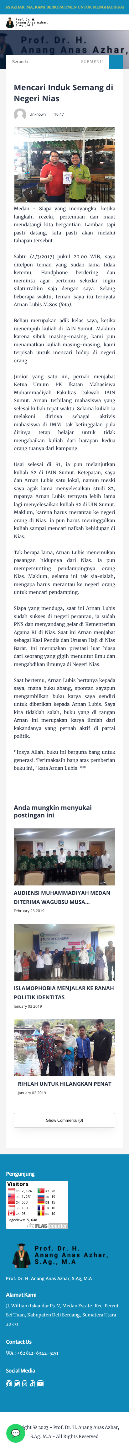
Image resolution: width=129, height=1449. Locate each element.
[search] (103, 22)
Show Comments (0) (64, 1120)
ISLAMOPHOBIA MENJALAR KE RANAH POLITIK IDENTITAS (64, 992)
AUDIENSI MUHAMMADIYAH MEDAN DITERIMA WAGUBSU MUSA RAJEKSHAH (62, 898)
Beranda (20, 61)
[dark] (113, 22)
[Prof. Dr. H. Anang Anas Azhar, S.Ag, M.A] (28, 21)
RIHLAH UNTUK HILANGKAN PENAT (64, 1083)
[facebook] (9, 1383)
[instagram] (24, 1383)
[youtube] (40, 1383)
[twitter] (17, 1383)
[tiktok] (32, 1383)
